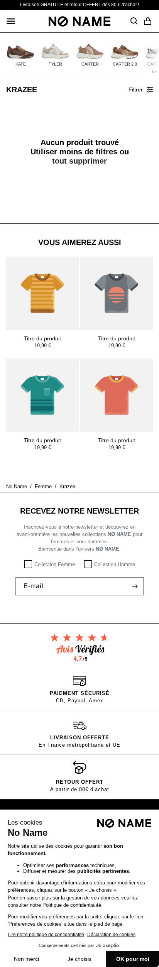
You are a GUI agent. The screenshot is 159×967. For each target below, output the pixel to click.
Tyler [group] (55, 64)
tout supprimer (79, 161)
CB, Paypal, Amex (79, 700)
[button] (10, 21)
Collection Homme (114, 564)
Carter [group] (90, 64)
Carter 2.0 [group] (125, 64)
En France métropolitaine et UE (79, 745)
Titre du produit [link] (42, 338)
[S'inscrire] (134, 586)
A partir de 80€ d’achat (79, 789)
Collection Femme (54, 564)
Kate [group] (20, 64)
